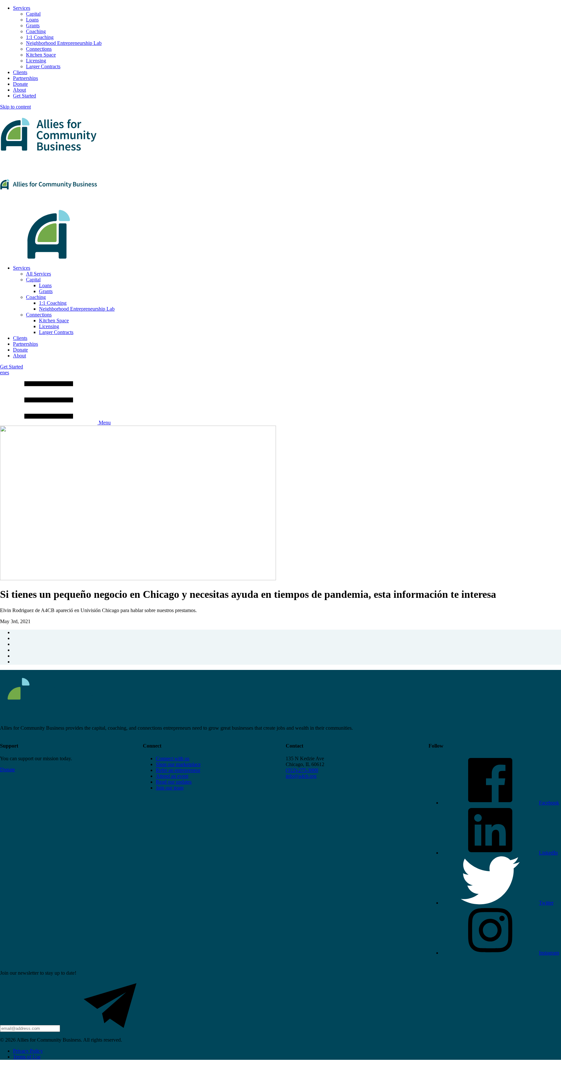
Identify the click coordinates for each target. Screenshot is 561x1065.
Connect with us (172, 758)
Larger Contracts (43, 66)
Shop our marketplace (178, 764)
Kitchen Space (41, 55)
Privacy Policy (28, 1051)
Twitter (546, 902)
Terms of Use (27, 1056)
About (19, 90)
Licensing (36, 60)
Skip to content (15, 106)
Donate (20, 84)
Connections (39, 49)
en (2, 372)
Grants (33, 25)
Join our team (169, 787)
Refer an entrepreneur (178, 770)
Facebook (549, 802)
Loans (32, 19)
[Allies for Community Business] (280, 185)
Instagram (549, 953)
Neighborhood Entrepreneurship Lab (64, 43)
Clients (20, 72)
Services (21, 8)
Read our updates (174, 782)
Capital (33, 14)
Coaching (36, 31)
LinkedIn (548, 852)
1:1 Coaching (40, 37)
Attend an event (172, 776)
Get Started (24, 95)
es (7, 372)
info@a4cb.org (301, 776)
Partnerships (25, 78)
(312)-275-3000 (302, 770)
